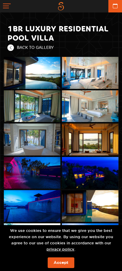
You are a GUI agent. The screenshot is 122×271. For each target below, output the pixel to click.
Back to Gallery (35, 47)
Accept (61, 262)
